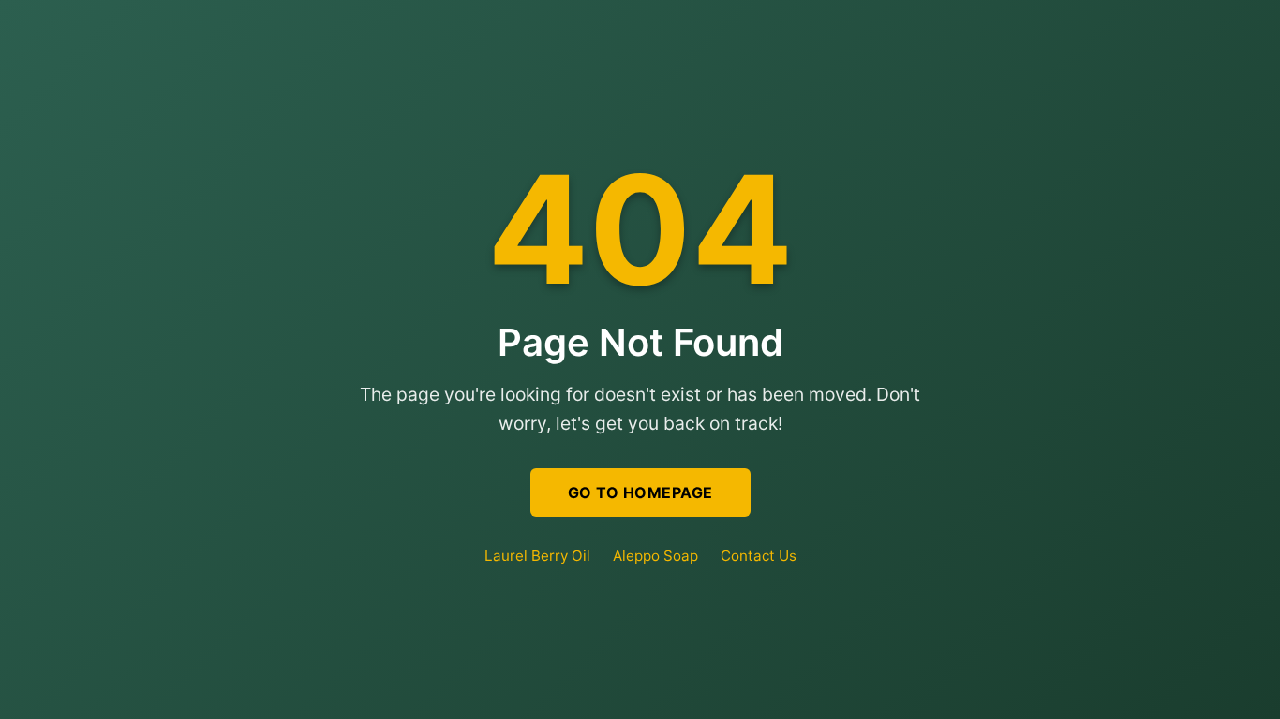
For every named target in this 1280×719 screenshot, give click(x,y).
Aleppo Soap (655, 556)
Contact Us (758, 556)
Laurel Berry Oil (537, 556)
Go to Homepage (640, 492)
